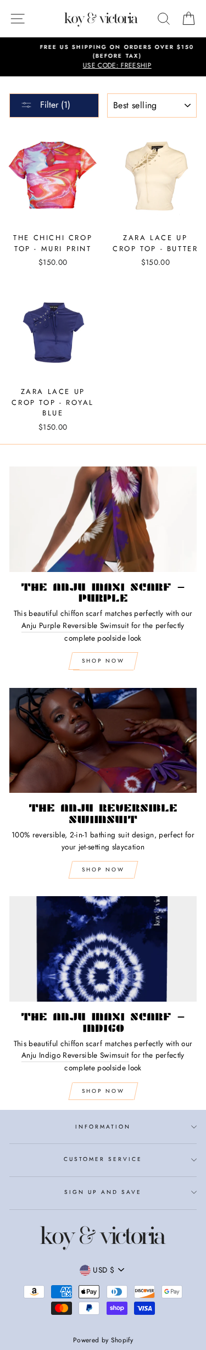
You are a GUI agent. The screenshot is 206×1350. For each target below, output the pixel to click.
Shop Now (103, 661)
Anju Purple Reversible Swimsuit (75, 625)
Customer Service (103, 1159)
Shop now (103, 869)
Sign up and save (103, 1192)
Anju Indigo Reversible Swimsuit (75, 1054)
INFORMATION (103, 1127)
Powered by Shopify (103, 1340)
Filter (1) (53, 104)
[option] (103, 57)
